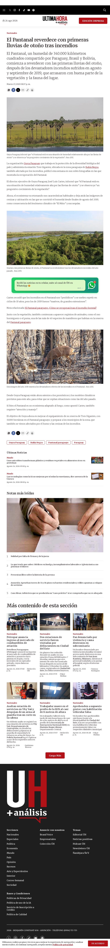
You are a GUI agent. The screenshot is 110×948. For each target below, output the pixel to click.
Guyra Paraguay (32, 163)
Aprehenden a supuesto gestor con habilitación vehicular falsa (87, 709)
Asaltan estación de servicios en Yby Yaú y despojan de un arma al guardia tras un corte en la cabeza (21, 712)
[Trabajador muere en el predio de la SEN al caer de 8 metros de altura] (55, 690)
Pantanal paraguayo (20, 322)
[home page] (55, 20)
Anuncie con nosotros (52, 830)
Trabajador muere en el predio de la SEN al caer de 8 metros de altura (54, 709)
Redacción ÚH (31, 670)
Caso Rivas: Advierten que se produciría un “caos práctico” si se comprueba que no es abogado (56, 593)
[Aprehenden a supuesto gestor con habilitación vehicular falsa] (88, 690)
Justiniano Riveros (29, 746)
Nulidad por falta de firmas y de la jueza (30, 556)
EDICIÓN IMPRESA (93, 21)
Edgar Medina (63, 675)
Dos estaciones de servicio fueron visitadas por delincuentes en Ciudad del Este (54, 643)
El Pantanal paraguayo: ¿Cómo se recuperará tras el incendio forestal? (61, 308)
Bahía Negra (92, 167)
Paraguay (79, 442)
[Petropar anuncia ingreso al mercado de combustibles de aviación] (22, 621)
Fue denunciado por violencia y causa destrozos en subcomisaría (85, 641)
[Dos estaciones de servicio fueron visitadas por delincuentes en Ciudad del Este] (55, 621)
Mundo (10, 458)
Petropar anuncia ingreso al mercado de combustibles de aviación (20, 641)
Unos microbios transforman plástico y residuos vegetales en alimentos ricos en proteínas (46, 461)
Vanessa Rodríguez (95, 670)
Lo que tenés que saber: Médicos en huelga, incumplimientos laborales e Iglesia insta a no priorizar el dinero (54, 565)
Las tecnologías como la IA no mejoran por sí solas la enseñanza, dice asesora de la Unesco (47, 477)
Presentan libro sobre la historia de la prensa (33, 575)
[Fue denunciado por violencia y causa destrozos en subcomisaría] (88, 621)
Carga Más (55, 755)
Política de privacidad (63, 945)
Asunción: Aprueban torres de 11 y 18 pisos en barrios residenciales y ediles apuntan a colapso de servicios (56, 584)
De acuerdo (97, 943)
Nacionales (12, 33)
